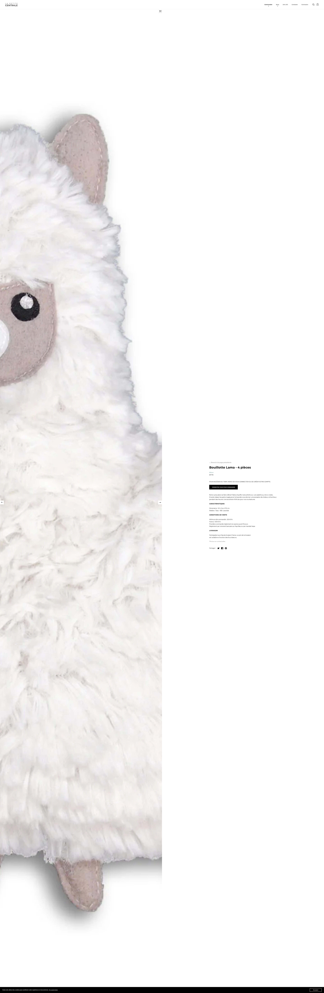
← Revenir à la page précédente (220, 462)
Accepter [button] (315, 990)
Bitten (211, 472)
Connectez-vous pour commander (223, 487)
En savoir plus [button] (53, 990)
